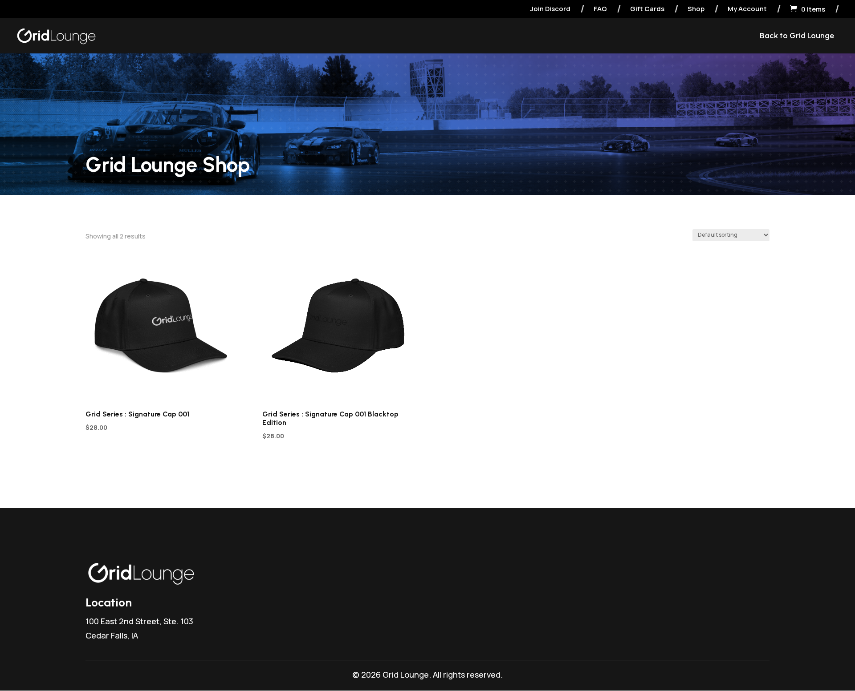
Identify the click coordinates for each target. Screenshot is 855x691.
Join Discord (550, 9)
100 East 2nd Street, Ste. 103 (139, 621)
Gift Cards (647, 9)
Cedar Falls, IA (112, 635)
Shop (696, 9)
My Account (747, 9)
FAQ (600, 9)
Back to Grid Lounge (797, 36)
